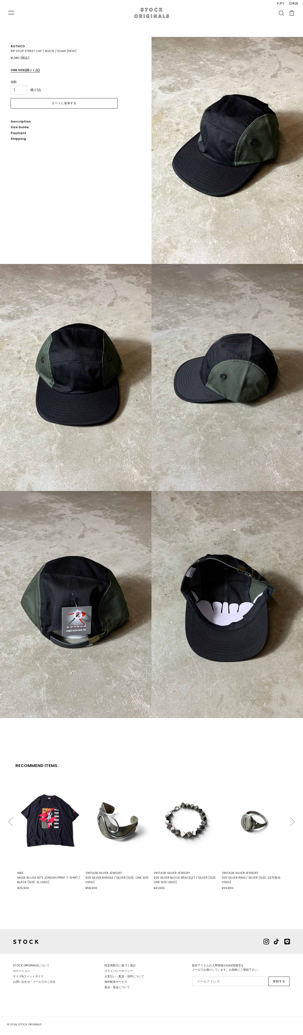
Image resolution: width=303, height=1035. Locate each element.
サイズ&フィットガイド (28, 976)
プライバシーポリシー (118, 971)
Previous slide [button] (10, 819)
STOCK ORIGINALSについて (31, 965)
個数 (14, 82)
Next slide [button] (292, 819)
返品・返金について (117, 987)
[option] (49, 831)
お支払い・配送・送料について (124, 976)
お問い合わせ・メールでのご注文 (34, 982)
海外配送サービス (115, 982)
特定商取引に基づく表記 (120, 965)
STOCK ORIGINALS (30, 1024)
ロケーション (21, 971)
